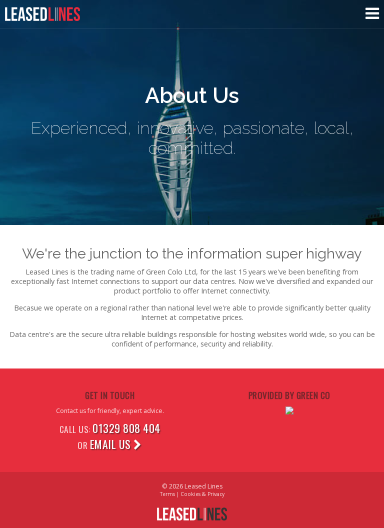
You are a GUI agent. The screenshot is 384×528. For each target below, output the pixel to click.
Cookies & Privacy (202, 494)
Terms (167, 494)
